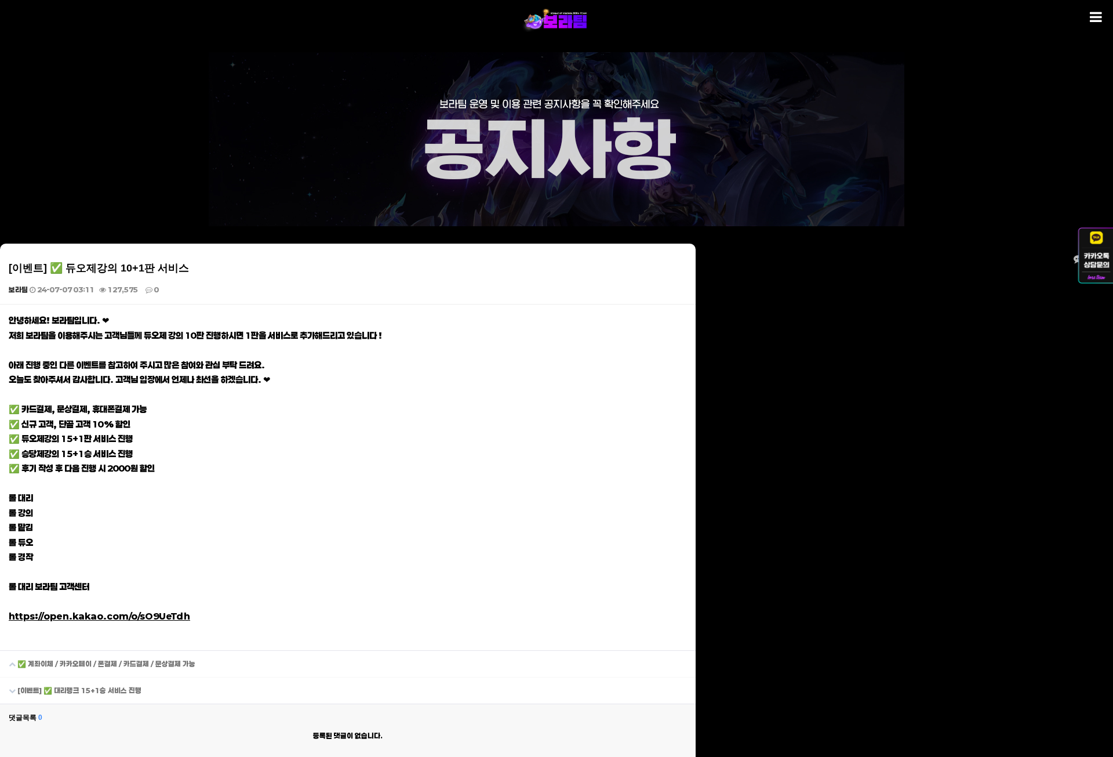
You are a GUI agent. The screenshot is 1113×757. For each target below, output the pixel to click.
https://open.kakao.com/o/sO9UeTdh (99, 616)
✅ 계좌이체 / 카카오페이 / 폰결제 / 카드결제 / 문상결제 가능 (105, 664)
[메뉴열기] (1095, 17)
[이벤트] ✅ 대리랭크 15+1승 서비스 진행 (78, 690)
